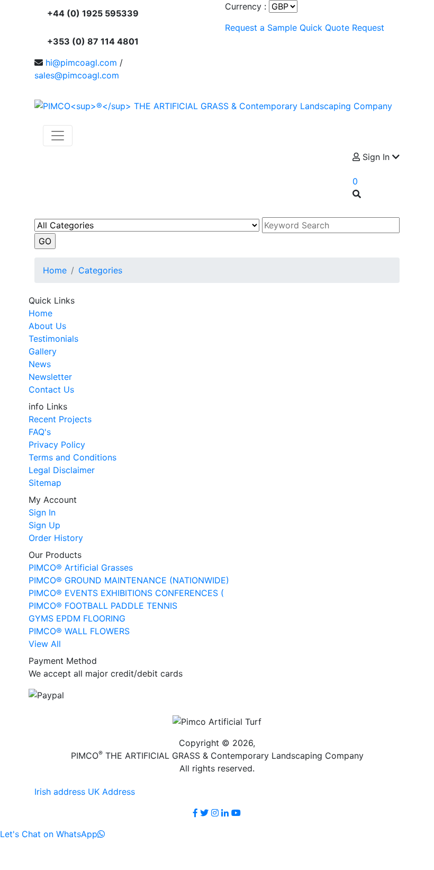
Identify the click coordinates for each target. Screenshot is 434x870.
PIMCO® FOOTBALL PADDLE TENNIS (103, 605)
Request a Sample (261, 27)
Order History (56, 537)
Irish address (59, 791)
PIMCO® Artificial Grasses (81, 567)
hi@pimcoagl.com (81, 62)
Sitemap (45, 482)
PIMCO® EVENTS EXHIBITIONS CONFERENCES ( (126, 593)
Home (55, 270)
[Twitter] (204, 812)
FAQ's (40, 432)
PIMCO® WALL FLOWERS (79, 631)
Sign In (42, 512)
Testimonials (53, 338)
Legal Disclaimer (62, 470)
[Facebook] (195, 812)
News (40, 364)
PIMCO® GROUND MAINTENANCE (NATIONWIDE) (129, 580)
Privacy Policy (57, 444)
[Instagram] (215, 812)
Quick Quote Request (342, 27)
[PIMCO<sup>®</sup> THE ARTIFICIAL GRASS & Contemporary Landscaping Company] (213, 105)
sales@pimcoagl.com (76, 75)
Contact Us (51, 389)
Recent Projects (60, 419)
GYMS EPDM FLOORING (77, 618)
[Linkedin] (225, 812)
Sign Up (44, 525)
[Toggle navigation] (58, 135)
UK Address (111, 791)
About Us (47, 326)
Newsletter (50, 376)
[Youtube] (236, 812)
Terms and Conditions (72, 457)
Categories (100, 270)
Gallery (43, 351)
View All (45, 643)
